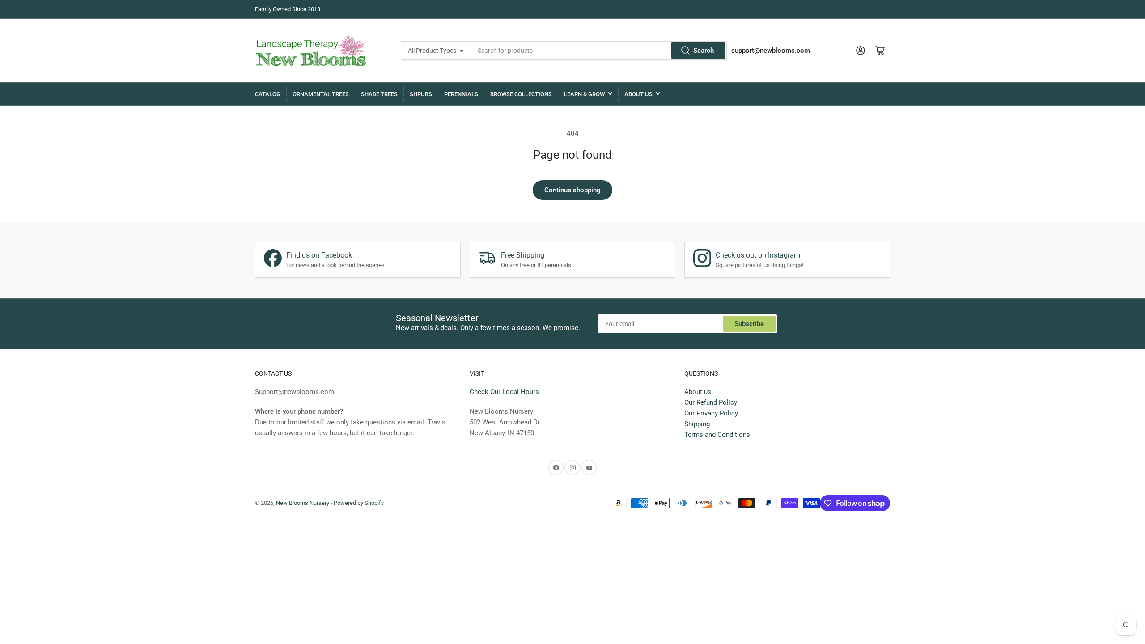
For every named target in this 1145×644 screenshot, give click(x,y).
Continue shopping (572, 190)
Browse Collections (521, 94)
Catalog (267, 94)
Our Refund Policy (710, 402)
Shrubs (421, 94)
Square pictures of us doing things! (759, 265)
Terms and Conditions (717, 435)
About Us (638, 94)
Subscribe (749, 324)
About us (697, 392)
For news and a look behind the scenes (335, 265)
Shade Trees (379, 94)
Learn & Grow (584, 94)
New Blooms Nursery (302, 503)
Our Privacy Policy (711, 413)
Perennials (461, 94)
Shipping (697, 424)
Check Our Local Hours (504, 392)
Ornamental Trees (321, 94)
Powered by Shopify (359, 503)
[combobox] (599, 50)
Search (703, 51)
